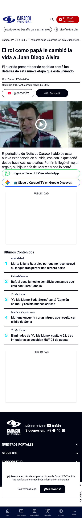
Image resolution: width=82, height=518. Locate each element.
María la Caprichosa (23, 312)
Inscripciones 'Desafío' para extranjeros (27, 29)
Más (74, 515)
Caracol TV (8, 40)
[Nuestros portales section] (77, 445)
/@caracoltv (20, 93)
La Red (21, 40)
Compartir (55, 93)
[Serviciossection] (77, 453)
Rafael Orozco (19, 276)
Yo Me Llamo (18, 294)
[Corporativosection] (77, 462)
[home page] (17, 19)
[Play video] (41, 124)
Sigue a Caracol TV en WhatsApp (36, 173)
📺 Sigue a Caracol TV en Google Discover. (43, 182)
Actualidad (17, 258)
